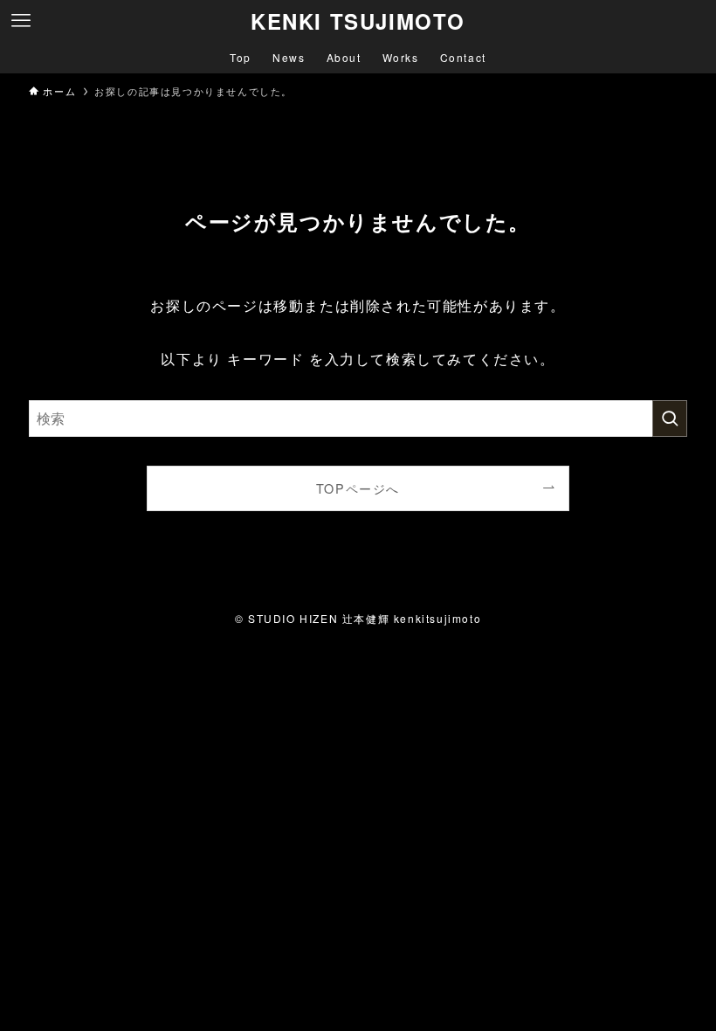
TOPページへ (358, 488)
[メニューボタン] (21, 21)
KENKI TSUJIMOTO (358, 20)
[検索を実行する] (669, 418)
